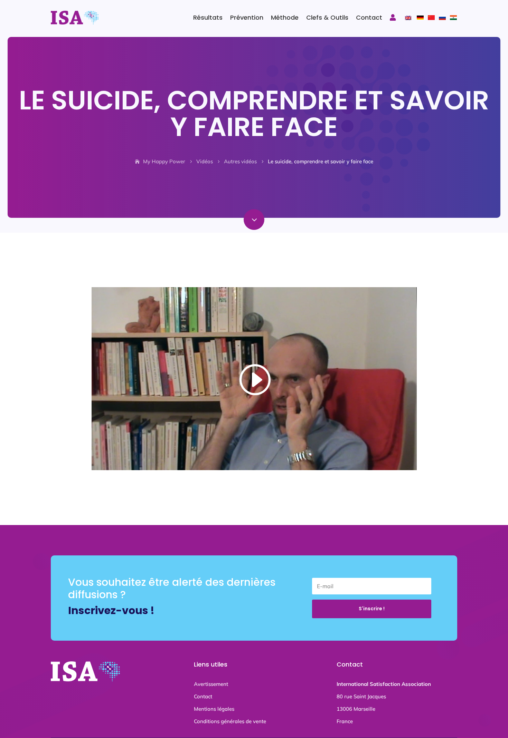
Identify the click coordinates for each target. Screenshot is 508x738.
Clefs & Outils (327, 17)
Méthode (285, 17)
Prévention (246, 17)
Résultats (208, 17)
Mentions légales (214, 709)
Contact (369, 17)
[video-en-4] (254, 228)
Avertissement (211, 684)
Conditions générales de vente (230, 721)
